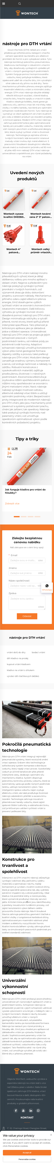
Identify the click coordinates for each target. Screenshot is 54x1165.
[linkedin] (31, 1110)
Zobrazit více (12, 503)
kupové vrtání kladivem (19, 664)
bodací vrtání (38, 652)
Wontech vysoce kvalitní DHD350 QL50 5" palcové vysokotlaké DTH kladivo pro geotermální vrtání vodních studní (13, 215)
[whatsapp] (38, 1110)
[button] (17, 516)
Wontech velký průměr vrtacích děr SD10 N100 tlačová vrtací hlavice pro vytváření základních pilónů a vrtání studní (40, 251)
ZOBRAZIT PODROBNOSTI (13, 199)
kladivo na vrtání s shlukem (20, 670)
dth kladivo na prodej (17, 658)
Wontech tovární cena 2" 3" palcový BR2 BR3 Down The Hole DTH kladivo (40, 215)
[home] (27, 12)
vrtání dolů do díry (16, 652)
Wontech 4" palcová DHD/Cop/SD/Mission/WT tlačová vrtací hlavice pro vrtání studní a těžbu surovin (13, 251)
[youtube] (23, 1110)
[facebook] (16, 1110)
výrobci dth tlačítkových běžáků (23, 676)
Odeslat (27, 616)
